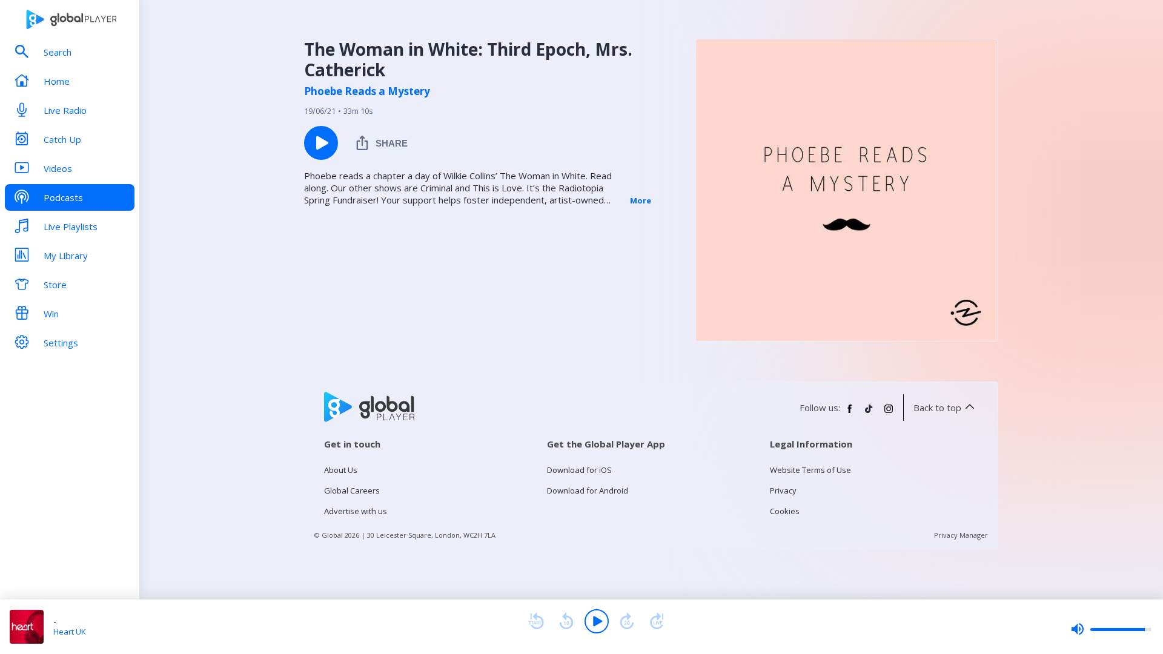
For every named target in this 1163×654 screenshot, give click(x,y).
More (640, 200)
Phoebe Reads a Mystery (367, 91)
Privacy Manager (961, 535)
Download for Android (587, 490)
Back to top (937, 407)
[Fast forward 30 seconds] (627, 621)
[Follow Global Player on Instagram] (888, 413)
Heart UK (69, 631)
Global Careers (352, 490)
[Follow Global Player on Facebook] (849, 413)
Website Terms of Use (810, 469)
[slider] (1111, 629)
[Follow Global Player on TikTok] (869, 413)
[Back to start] (536, 621)
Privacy (783, 490)
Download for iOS (579, 469)
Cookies (785, 511)
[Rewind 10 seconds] (566, 621)
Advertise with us (355, 511)
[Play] (597, 621)
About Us (340, 469)
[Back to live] (657, 621)
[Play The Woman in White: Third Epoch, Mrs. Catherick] (321, 143)
